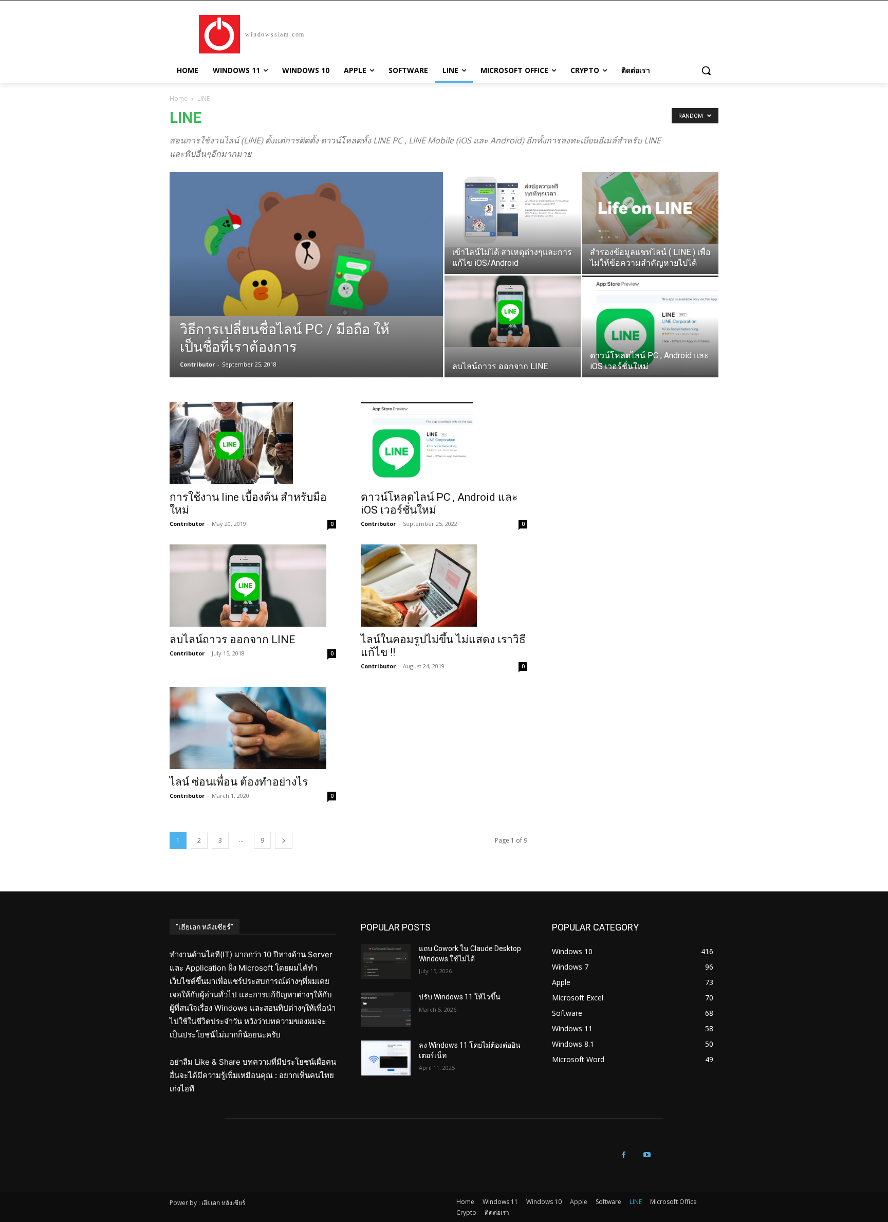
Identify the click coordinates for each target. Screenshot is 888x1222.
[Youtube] (647, 1155)
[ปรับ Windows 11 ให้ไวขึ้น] (386, 1009)
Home (179, 98)
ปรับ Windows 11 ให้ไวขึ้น (460, 997)
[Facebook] (624, 1155)
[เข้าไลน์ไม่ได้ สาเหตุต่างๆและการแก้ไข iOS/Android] (513, 209)
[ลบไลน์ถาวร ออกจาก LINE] (513, 311)
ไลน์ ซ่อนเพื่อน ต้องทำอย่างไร (239, 782)
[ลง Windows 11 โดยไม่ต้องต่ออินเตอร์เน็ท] (386, 1058)
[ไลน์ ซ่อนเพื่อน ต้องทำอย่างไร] (253, 728)
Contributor (197, 364)
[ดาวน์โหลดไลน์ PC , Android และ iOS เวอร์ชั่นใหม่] (650, 325)
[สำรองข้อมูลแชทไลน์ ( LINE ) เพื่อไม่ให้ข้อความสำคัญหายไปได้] (650, 208)
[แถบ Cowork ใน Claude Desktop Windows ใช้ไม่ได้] (386, 961)
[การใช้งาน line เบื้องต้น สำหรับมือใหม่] (253, 443)
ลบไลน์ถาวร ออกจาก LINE (232, 639)
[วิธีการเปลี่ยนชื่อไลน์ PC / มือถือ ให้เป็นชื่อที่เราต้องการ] (306, 244)
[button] (706, 70)
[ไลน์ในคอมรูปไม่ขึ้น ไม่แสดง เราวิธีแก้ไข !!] (444, 585)
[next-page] (283, 840)
